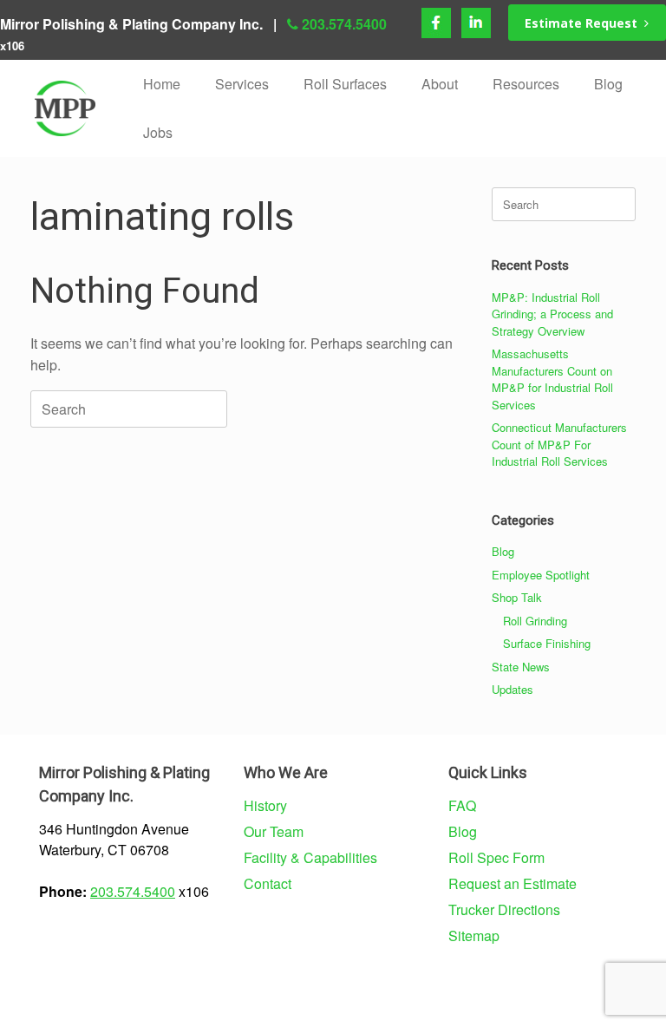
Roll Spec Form (496, 857)
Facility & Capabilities (310, 857)
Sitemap (474, 935)
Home (161, 84)
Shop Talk (517, 597)
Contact (267, 883)
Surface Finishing (547, 643)
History (265, 805)
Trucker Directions (504, 909)
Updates (512, 689)
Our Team (274, 831)
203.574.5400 (344, 24)
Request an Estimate (512, 883)
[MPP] (65, 109)
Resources (526, 84)
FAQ (462, 805)
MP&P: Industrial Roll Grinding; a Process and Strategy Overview (552, 314)
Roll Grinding (535, 620)
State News (521, 666)
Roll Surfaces (345, 84)
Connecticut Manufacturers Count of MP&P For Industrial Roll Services (559, 444)
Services (242, 84)
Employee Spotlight (541, 574)
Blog (608, 84)
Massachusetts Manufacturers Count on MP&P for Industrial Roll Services (552, 379)
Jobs (158, 132)
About (439, 84)
